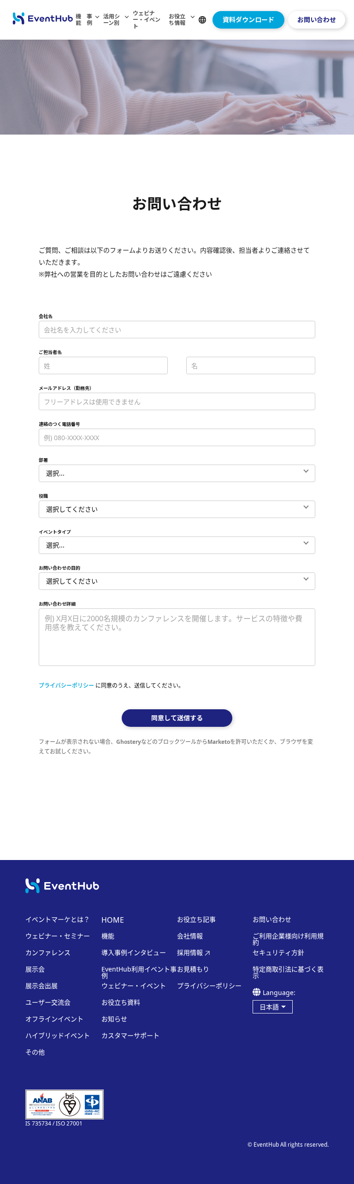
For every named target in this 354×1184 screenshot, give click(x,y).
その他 (35, 1052)
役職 (43, 496)
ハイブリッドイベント (57, 1035)
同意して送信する (177, 717)
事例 (89, 19)
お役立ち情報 (177, 19)
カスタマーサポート (130, 1035)
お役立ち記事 (196, 919)
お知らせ (114, 1019)
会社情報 (190, 936)
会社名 (46, 316)
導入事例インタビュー (133, 952)
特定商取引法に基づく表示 (288, 972)
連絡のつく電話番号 (59, 424)
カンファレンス (48, 952)
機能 (78, 19)
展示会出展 (41, 986)
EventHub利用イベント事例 (139, 972)
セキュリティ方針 (278, 952)
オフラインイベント (54, 1019)
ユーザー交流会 (48, 1002)
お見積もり (193, 969)
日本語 (269, 1006)
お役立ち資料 (120, 1002)
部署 (43, 460)
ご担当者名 (50, 352)
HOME (112, 920)
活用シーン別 (111, 19)
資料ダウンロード (248, 19)
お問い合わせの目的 (59, 568)
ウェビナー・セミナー (57, 936)
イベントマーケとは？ (57, 919)
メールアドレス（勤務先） (66, 388)
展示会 (35, 969)
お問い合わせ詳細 (57, 604)
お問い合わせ (316, 19)
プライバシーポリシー (66, 685)
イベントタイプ (55, 532)
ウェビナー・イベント (146, 19)
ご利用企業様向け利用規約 (288, 939)
